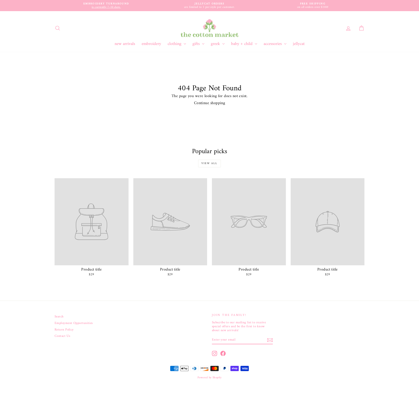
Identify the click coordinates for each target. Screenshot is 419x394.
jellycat (299, 44)
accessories (273, 44)
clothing (175, 44)
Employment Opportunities (74, 323)
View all (209, 163)
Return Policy (64, 330)
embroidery (151, 44)
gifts (196, 44)
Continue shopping (209, 103)
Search (59, 317)
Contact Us (62, 336)
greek (216, 44)
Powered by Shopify (209, 377)
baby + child (242, 44)
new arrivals (125, 44)
